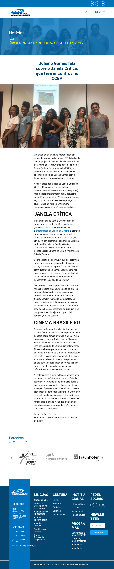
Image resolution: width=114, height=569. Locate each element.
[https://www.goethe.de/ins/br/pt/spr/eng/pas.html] (27, 457)
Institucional (59, 514)
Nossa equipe (78, 515)
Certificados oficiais (40, 530)
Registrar (99, 532)
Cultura (56, 500)
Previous (12, 458)
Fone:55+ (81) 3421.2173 (20, 533)
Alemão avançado (38, 524)
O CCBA (75, 508)
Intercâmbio (77, 544)
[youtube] (103, 3)
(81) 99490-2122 (21, 540)
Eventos (57, 504)
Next (102, 458)
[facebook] (97, 3)
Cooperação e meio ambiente (79, 534)
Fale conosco (78, 504)
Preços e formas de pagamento (39, 537)
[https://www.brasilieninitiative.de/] (57, 457)
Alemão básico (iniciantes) (41, 513)
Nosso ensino (41, 500)
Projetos (57, 507)
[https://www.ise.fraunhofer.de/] (86, 457)
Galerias (57, 511)
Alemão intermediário (40, 519)
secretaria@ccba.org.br (21, 546)
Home (11, 39)
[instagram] (92, 3)
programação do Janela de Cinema (52, 230)
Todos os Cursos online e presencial (40, 506)
